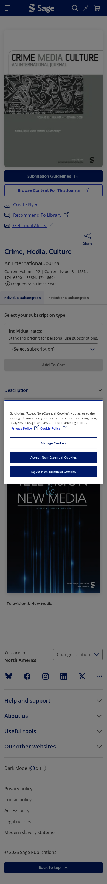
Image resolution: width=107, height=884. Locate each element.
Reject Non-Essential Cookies (53, 471)
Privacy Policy (22, 428)
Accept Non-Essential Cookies (53, 457)
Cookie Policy (50, 428)
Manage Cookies (53, 443)
